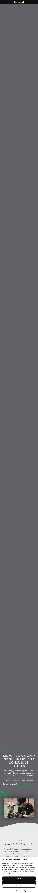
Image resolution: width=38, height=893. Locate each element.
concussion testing (25, 784)
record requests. (19, 786)
